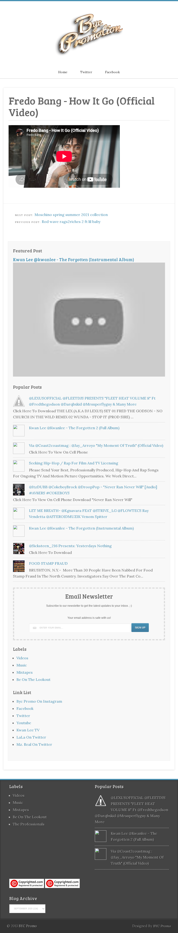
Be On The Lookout (33, 679)
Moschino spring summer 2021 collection (71, 214)
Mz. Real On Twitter (34, 744)
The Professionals (28, 824)
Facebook (112, 72)
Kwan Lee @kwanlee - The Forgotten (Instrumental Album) (73, 259)
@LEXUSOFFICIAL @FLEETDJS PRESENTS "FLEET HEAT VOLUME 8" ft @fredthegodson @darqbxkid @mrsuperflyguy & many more (131, 809)
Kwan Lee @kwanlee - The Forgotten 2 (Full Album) (74, 427)
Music (21, 665)
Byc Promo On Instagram (39, 701)
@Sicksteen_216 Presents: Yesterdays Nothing (70, 545)
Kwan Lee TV (27, 730)
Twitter (86, 72)
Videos (22, 658)
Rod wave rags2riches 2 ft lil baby (71, 221)
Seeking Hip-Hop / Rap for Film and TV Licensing (73, 463)
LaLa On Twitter (31, 737)
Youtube (23, 722)
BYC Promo (162, 926)
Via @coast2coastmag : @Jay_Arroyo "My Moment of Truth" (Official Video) (96, 445)
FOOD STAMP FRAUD (48, 563)
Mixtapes (24, 672)
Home (62, 72)
